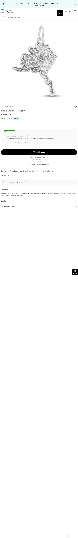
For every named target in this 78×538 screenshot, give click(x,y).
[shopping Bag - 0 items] (76, 12)
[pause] (3, 4)
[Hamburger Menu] (3, 11)
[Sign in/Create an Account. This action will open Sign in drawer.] (70, 11)
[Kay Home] (10, 11)
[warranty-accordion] (74, 136)
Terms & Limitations (27, 142)
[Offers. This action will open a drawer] (59, 13)
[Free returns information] (25, 182)
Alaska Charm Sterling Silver (14, 110)
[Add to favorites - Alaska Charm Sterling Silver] (75, 106)
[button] (75, 4)
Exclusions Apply (5, 122)
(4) (10, 114)
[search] (4, 17)
